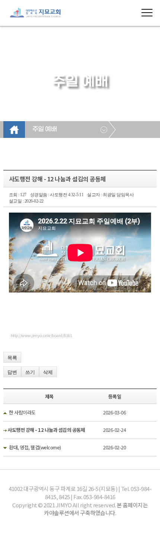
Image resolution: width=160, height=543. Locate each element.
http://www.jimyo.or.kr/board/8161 (41, 335)
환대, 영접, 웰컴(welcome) (35, 447)
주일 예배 (44, 129)
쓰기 (30, 372)
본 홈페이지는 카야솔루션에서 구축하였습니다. (96, 509)
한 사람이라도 (22, 412)
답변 (12, 372)
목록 (12, 358)
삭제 (48, 372)
